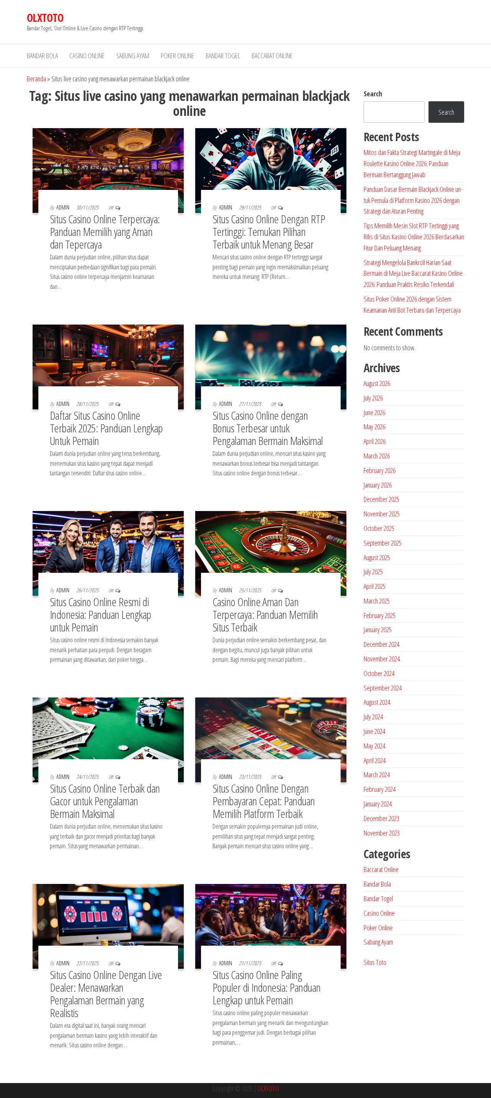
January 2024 (378, 803)
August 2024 (377, 702)
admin (63, 207)
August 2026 (377, 383)
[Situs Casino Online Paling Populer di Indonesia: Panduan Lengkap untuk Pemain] (270, 925)
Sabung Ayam (132, 55)
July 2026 (373, 397)
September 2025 (383, 542)
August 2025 (377, 557)
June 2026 (374, 412)
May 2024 (374, 745)
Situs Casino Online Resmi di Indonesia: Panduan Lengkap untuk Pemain (100, 614)
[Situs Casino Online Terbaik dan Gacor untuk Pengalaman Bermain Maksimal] (108, 739)
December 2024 (381, 644)
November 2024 (382, 658)
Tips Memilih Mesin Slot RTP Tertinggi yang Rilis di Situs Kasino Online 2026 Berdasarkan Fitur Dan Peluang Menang (414, 236)
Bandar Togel (223, 55)
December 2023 (381, 818)
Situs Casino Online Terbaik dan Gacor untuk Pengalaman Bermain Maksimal (105, 800)
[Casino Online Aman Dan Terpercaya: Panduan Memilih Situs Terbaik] (270, 552)
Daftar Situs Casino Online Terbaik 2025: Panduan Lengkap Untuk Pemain (106, 427)
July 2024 (373, 716)
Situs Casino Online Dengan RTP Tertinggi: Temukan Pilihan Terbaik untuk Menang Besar (269, 231)
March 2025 (377, 600)
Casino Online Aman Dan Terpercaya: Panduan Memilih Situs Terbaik (265, 614)
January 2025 (378, 629)
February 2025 (379, 615)
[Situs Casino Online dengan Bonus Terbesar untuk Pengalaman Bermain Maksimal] (270, 366)
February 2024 (379, 789)
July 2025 (373, 571)
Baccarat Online (272, 55)
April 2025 (375, 586)
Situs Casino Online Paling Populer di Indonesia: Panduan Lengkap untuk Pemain (267, 987)
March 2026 (377, 455)
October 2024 (379, 673)
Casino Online (87, 55)
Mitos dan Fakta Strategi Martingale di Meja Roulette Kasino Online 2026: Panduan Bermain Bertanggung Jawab (412, 163)
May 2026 (374, 426)
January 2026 (378, 485)
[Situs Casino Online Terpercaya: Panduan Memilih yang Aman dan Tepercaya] (108, 170)
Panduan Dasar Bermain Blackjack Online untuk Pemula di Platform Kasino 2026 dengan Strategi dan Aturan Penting (413, 200)
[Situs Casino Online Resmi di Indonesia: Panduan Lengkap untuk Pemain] (108, 552)
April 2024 (375, 760)
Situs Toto (375, 962)
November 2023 (382, 833)
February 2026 (379, 470)
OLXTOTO (45, 17)
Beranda (36, 78)
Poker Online (177, 55)
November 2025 (382, 513)
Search (373, 93)
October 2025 (379, 528)
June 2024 (374, 731)
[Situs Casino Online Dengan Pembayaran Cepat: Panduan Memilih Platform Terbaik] (270, 739)
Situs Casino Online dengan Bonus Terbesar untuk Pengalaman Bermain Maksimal (268, 427)
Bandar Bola (42, 55)
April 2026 (375, 441)
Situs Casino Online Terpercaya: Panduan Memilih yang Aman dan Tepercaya (105, 231)
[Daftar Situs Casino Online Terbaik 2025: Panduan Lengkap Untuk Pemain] (108, 366)
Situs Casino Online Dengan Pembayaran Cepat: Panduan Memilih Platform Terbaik (264, 800)
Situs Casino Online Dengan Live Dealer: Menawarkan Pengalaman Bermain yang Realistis (106, 994)
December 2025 (381, 499)
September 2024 (383, 687)
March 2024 (377, 774)
